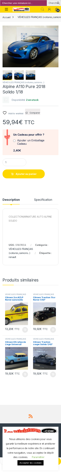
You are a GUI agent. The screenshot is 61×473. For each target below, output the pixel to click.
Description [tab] (11, 199)
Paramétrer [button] (38, 457)
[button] (58, 2)
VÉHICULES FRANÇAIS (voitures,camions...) (23, 82)
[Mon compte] (49, 9)
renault (12, 257)
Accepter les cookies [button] (30, 462)
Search (42, 9)
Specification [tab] (43, 199)
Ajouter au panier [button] (24, 330)
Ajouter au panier (26, 173)
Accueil (7, 17)
